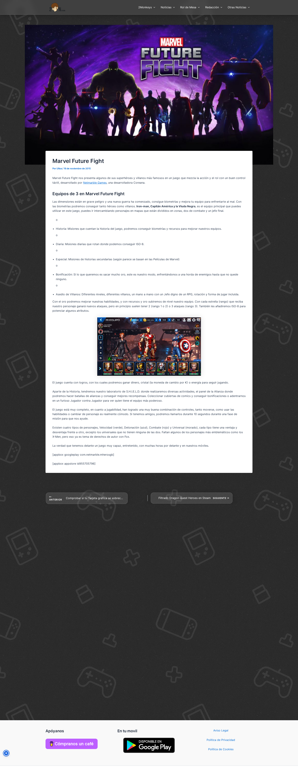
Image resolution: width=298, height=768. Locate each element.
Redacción (212, 7)
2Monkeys (145, 7)
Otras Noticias (237, 7)
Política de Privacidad (221, 740)
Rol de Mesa (188, 7)
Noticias (166, 7)
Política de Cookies (221, 749)
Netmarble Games (95, 182)
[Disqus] (149, 547)
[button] (153, 7)
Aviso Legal (220, 730)
